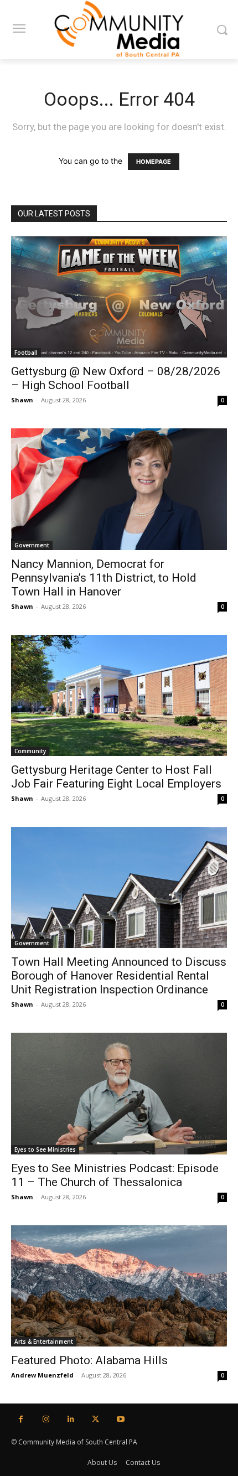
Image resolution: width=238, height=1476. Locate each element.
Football (26, 352)
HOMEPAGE (153, 161)
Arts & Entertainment (43, 1341)
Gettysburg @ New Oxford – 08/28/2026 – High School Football (115, 378)
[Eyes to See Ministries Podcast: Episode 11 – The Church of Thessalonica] (119, 1093)
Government (31, 545)
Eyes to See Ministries (45, 1149)
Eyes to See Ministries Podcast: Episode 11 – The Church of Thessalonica (115, 1175)
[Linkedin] (70, 1419)
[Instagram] (45, 1419)
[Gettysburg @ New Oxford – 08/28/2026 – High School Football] (119, 297)
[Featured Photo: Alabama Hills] (119, 1285)
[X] (95, 1419)
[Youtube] (120, 1419)
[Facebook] (20, 1419)
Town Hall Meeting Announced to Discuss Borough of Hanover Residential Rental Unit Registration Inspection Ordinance (118, 975)
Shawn (22, 400)
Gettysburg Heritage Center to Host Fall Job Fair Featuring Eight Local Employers (116, 776)
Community (30, 751)
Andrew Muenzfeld (42, 1375)
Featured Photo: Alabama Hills (89, 1360)
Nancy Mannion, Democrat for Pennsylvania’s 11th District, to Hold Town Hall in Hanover (103, 577)
